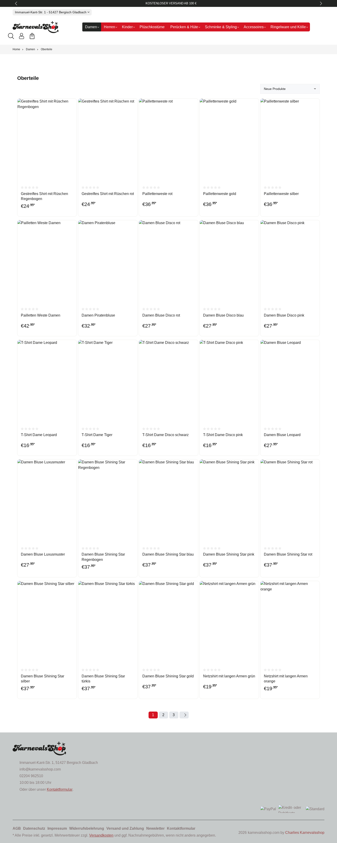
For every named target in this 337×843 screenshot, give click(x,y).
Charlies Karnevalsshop (304, 833)
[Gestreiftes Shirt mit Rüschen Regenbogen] (47, 140)
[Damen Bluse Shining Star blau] (168, 500)
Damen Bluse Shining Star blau (168, 554)
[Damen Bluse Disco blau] (229, 261)
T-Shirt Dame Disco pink (223, 435)
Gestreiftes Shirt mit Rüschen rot (108, 194)
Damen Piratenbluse (98, 315)
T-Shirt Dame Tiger (97, 435)
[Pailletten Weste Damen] (47, 261)
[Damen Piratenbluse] (107, 261)
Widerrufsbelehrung (86, 828)
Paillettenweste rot (157, 194)
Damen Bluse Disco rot (161, 315)
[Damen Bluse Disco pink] (290, 261)
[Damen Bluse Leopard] (290, 381)
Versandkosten (101, 835)
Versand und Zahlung (125, 828)
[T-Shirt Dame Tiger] (107, 381)
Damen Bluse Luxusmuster (43, 554)
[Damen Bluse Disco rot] (168, 261)
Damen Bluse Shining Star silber (42, 678)
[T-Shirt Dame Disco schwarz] (168, 381)
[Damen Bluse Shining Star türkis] (107, 622)
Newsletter (155, 828)
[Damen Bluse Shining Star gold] (168, 622)
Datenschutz (34, 828)
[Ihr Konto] (22, 36)
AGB (17, 828)
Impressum (57, 828)
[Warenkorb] (32, 36)
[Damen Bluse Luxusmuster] (47, 500)
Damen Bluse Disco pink (284, 315)
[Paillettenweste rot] (168, 140)
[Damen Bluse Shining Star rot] (290, 500)
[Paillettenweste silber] (290, 140)
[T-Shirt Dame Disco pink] (229, 381)
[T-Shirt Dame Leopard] (47, 381)
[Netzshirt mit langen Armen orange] (290, 622)
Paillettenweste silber (281, 194)
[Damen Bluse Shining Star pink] (229, 500)
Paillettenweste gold (219, 194)
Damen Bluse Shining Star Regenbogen (103, 556)
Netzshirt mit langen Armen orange (286, 678)
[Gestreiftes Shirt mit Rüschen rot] (107, 140)
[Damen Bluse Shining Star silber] (47, 622)
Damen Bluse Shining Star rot (288, 554)
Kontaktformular (59, 789)
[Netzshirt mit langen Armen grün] (229, 622)
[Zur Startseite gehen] (35, 27)
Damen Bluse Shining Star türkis (103, 678)
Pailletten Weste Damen (40, 315)
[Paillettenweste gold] (229, 140)
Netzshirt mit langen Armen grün (229, 676)
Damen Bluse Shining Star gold (168, 676)
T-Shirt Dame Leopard (39, 435)
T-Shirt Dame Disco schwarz (165, 435)
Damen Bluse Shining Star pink (228, 554)
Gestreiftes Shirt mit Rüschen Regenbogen (44, 196)
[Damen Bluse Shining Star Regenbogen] (107, 500)
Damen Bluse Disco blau (223, 315)
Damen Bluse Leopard (282, 435)
